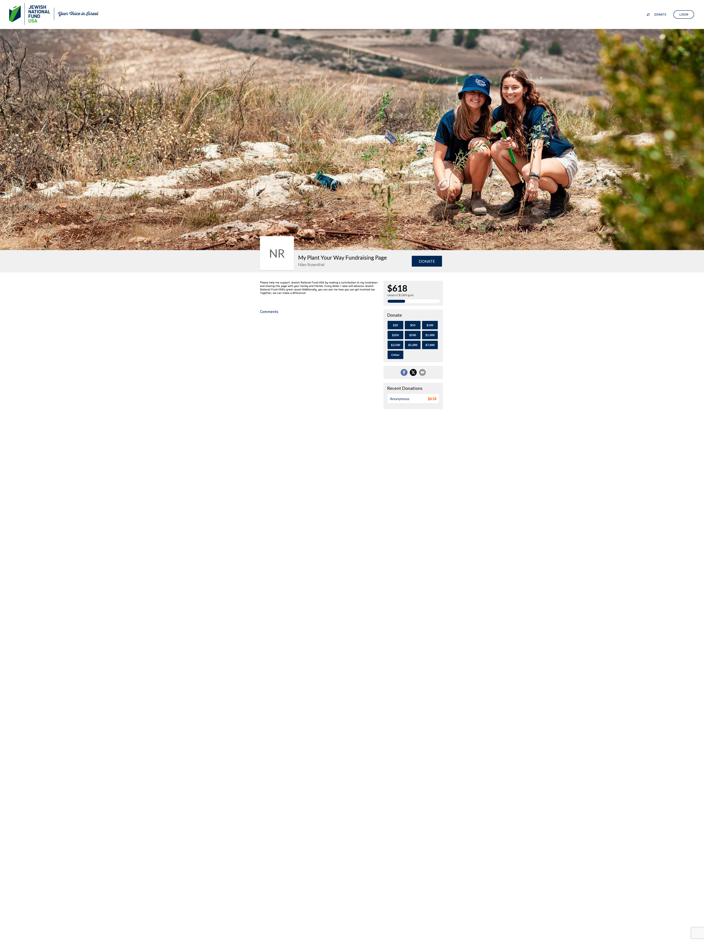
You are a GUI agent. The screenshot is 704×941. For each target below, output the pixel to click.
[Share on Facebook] (404, 372)
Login (683, 14)
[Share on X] (413, 372)
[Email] (422, 372)
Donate (660, 14)
